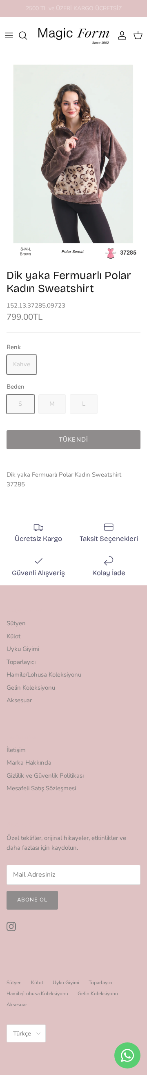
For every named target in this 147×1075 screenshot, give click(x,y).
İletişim (16, 750)
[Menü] (9, 35)
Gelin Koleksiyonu (31, 688)
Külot (13, 636)
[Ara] (27, 35)
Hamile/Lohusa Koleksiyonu (44, 675)
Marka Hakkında (29, 762)
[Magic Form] (73, 35)
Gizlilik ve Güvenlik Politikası (45, 776)
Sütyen (16, 623)
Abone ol (32, 900)
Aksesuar (19, 700)
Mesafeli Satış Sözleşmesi (41, 788)
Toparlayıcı (21, 662)
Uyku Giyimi (23, 649)
